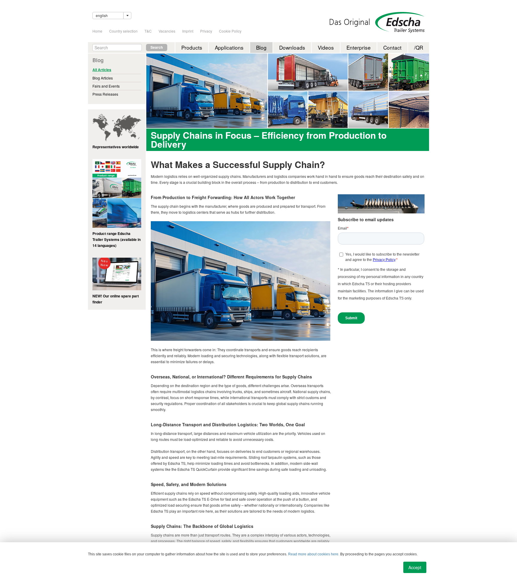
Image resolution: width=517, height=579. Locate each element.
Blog (261, 47)
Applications (229, 47)
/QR (418, 47)
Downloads (292, 47)
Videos (326, 47)
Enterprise (358, 47)
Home (97, 30)
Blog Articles (102, 77)
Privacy (206, 30)
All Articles (101, 69)
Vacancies (167, 30)
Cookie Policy (230, 30)
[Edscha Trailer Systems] (400, 22)
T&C (148, 30)
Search (156, 47)
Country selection (123, 30)
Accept (414, 567)
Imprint (187, 30)
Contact (392, 47)
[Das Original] (349, 23)
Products (191, 47)
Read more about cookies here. (313, 554)
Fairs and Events (106, 85)
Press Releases (105, 94)
